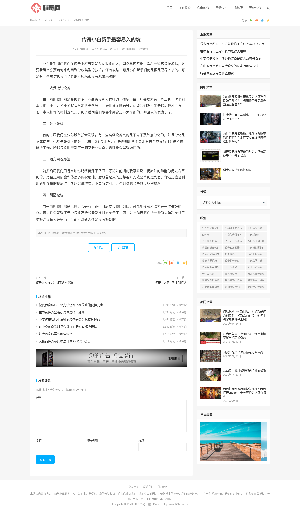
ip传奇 (205, 234)
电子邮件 (93, 440)
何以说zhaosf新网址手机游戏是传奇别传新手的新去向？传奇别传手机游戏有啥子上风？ (244, 315)
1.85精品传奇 (255, 228)
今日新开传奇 (209, 241)
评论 (39, 397)
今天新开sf (253, 234)
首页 (169, 7)
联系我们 (148, 486)
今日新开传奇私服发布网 (233, 242)
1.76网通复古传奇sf (233, 229)
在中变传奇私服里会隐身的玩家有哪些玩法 (68, 327)
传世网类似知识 (210, 247)
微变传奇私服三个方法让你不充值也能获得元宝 (71, 305)
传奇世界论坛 (209, 260)
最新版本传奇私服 (210, 288)
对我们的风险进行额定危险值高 (243, 352)
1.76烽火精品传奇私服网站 (210, 229)
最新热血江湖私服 (256, 281)
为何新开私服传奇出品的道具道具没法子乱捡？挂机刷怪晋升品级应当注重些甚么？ (244, 100)
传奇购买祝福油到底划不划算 (54, 282)
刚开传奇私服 (255, 267)
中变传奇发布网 (233, 234)
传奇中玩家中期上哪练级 (171, 282)
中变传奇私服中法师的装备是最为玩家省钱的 (69, 319)
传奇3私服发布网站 (256, 248)
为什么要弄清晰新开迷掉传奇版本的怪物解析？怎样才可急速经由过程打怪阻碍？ (244, 137)
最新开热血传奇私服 (233, 281)
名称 (39, 440)
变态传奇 (185, 7)
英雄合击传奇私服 (256, 288)
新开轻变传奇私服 (210, 281)
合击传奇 (203, 7)
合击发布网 (208, 274)
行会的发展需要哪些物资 (55, 334)
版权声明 (163, 486)
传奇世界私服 (255, 254)
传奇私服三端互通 (256, 261)
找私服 (238, 7)
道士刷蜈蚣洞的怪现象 (237, 169)
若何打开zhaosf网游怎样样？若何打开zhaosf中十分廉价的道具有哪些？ (244, 392)
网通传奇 (221, 7)
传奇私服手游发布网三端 (210, 268)
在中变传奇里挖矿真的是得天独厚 (62, 312)
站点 (141, 440)
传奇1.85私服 (232, 247)
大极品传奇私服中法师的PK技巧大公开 (65, 341)
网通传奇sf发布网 (233, 288)
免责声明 (133, 486)
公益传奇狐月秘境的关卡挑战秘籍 (244, 370)
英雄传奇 (255, 7)
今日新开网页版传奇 (256, 242)
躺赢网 (34, 20)
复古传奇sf (231, 274)
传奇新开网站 (232, 260)
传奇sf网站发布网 (210, 255)
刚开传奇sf (231, 267)
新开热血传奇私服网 (256, 275)
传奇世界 (230, 254)
